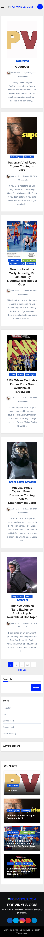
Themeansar (21, 933)
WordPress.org (9, 734)
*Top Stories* (22, 61)
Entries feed (8, 721)
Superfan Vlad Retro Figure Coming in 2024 (22, 166)
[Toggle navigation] (2, 7)
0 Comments (23, 76)
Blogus (35, 930)
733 (27, 665)
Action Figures (29, 260)
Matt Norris (15, 73)
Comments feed (10, 727)
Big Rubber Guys (17, 264)
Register (7, 708)
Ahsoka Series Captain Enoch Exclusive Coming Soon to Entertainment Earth (22, 495)
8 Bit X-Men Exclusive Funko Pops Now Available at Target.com (22, 871)
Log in (6, 714)
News (20, 375)
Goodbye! (22, 66)
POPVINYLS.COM (22, 905)
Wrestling (29, 157)
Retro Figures (16, 157)
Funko (12, 375)
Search (7, 679)
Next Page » (22, 670)
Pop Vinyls (30, 375)
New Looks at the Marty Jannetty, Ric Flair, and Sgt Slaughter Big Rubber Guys (22, 277)
